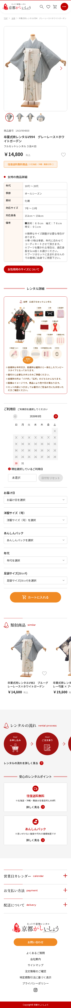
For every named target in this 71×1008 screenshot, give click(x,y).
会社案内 (35, 959)
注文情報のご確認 (35, 971)
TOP (6, 18)
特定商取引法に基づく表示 (35, 977)
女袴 (13, 18)
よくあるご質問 (35, 953)
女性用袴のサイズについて (23, 269)
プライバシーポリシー (35, 983)
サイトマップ (35, 965)
